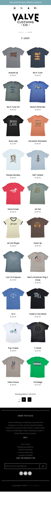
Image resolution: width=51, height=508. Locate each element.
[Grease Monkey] (13, 160)
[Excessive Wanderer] (37, 126)
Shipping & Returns (25, 447)
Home (21, 32)
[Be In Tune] (37, 57)
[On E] (13, 299)
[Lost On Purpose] (13, 262)
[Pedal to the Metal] (37, 299)
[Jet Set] (37, 194)
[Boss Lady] (13, 126)
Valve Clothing (33, 485)
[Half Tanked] (37, 160)
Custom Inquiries (25, 449)
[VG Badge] (37, 367)
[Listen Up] (37, 228)
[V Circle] (37, 333)
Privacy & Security (25, 452)
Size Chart (25, 444)
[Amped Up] (13, 57)
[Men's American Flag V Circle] (37, 262)
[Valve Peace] (13, 367)
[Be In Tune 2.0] (13, 92)
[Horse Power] (13, 194)
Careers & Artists (25, 455)
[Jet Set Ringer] (13, 228)
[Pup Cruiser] (13, 333)
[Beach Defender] (37, 92)
